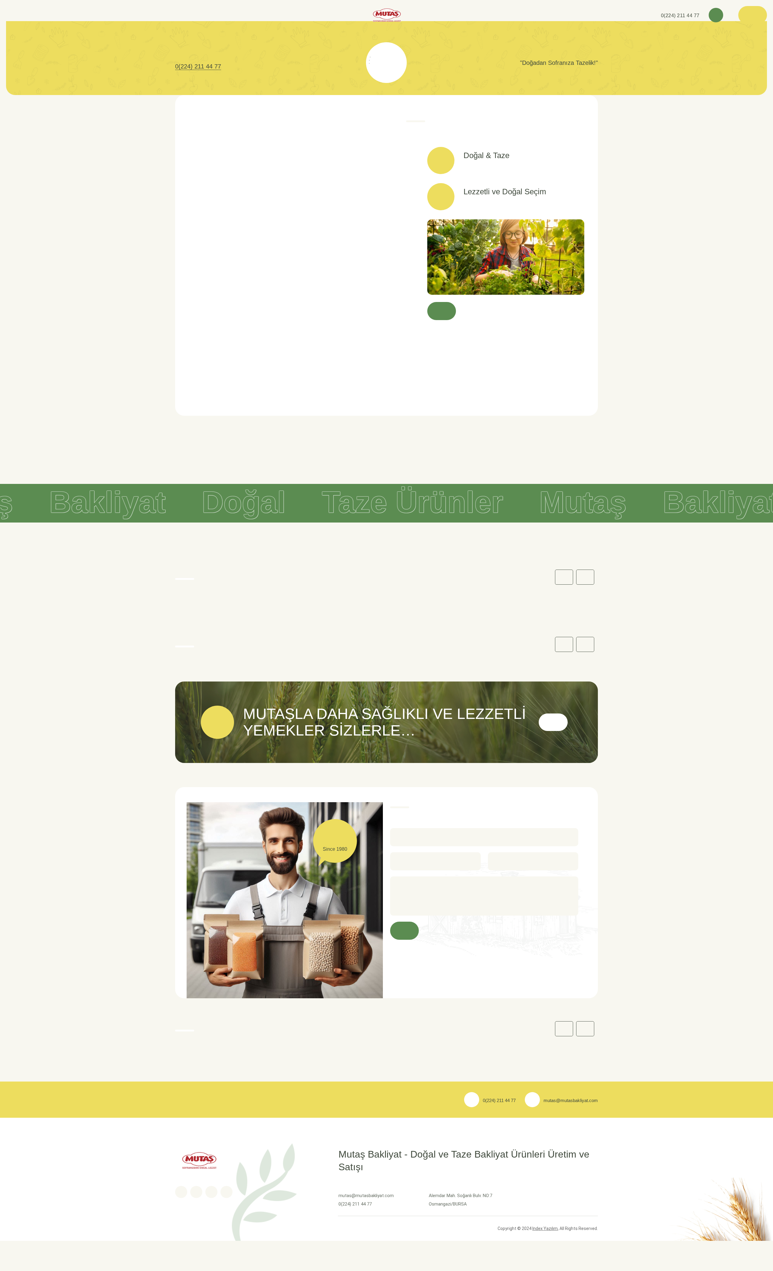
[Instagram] (226, 1192)
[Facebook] (181, 1192)
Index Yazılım (545, 1228)
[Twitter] (196, 1192)
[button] (585, 577)
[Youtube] (211, 1192)
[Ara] (716, 15)
